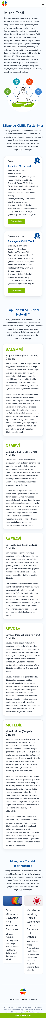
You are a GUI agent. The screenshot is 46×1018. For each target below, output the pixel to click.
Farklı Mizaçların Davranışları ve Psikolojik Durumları (12, 920)
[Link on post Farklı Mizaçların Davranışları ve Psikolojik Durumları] (12, 901)
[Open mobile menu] (42, 3)
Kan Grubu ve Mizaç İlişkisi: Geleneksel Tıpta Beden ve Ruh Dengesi (33, 924)
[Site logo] (4, 4)
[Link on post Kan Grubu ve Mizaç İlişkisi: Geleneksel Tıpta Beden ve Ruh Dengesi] (33, 901)
